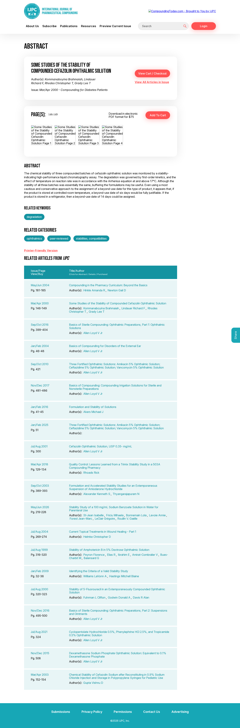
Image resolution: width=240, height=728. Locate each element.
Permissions (123, 712)
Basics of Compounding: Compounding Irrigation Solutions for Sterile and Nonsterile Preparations (115, 387)
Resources (88, 26)
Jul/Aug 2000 (39, 589)
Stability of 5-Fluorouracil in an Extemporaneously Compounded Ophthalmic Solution (117, 590)
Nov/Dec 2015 (40, 653)
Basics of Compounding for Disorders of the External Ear (105, 346)
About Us (32, 26)
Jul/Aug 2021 (39, 632)
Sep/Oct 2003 (40, 485)
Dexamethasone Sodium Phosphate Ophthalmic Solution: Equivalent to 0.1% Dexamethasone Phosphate (117, 654)
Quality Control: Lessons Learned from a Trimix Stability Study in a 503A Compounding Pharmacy (114, 466)
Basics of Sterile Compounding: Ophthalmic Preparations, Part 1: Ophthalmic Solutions (117, 326)
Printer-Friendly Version (41, 250)
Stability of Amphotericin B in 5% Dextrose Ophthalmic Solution (109, 550)
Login (203, 26)
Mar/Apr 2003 (40, 674)
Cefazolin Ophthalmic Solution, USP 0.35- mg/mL (100, 446)
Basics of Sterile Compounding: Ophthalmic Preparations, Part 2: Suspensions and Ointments (118, 612)
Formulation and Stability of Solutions (92, 407)
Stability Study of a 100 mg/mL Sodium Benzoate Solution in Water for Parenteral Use (113, 508)
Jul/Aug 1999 (39, 550)
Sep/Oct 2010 (39, 364)
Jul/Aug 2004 (39, 531)
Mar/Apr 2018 (39, 464)
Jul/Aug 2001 (39, 446)
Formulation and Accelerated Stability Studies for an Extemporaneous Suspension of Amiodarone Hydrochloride (113, 487)
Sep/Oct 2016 (39, 324)
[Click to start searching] (185, 26)
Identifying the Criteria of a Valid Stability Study (98, 571)
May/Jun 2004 (40, 285)
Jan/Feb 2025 (39, 425)
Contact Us (151, 712)
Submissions (60, 712)
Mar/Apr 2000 (40, 303)
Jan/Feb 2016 (39, 407)
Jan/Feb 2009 (40, 571)
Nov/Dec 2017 (40, 385)
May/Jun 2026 (40, 507)
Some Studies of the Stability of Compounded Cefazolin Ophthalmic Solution (117, 303)
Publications (68, 26)
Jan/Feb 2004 (40, 346)
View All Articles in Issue (152, 82)
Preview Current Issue (115, 26)
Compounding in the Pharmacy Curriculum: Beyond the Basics (108, 285)
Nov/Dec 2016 (40, 610)
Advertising (180, 712)
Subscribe (49, 26)
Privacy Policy (92, 712)
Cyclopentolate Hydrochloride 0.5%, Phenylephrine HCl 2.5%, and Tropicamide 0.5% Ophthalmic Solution (119, 633)
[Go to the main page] (51, 11)
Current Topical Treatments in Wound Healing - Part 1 (102, 531)
